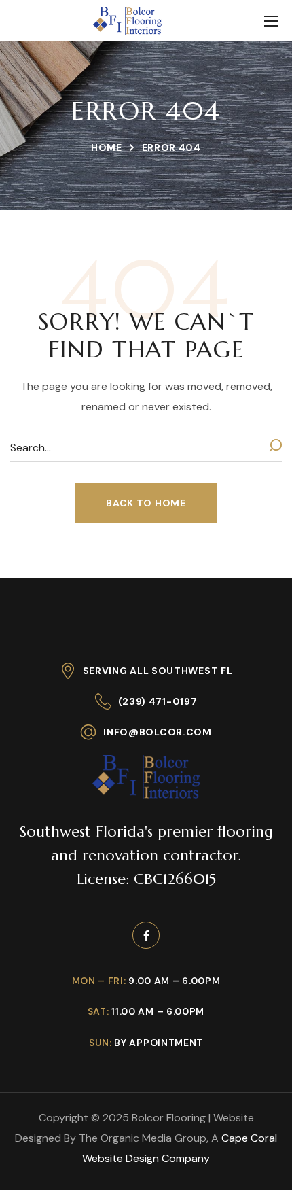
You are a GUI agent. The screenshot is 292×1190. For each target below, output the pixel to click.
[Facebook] (146, 935)
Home (106, 147)
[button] (146, 503)
